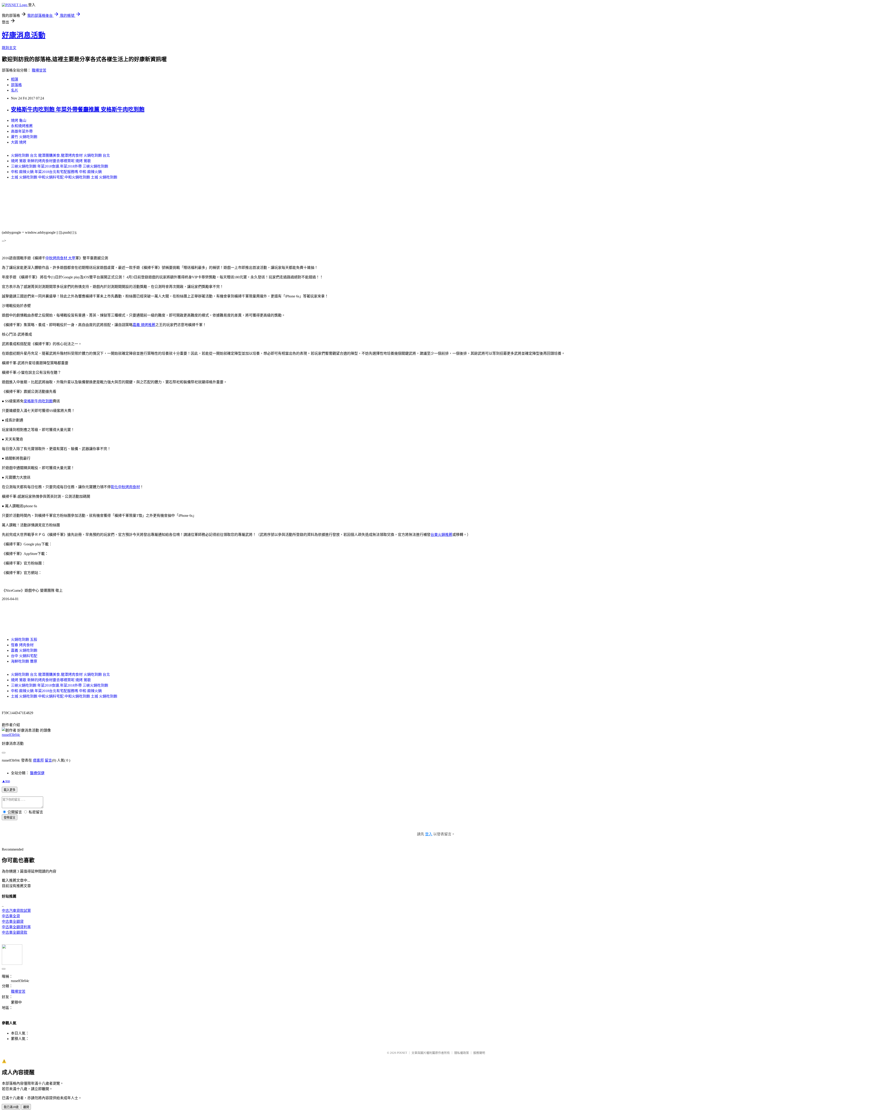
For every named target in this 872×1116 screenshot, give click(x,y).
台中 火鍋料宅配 (24, 656)
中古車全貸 (11, 916)
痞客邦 (38, 760)
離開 (26, 1107)
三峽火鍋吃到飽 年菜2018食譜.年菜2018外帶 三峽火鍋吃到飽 (59, 166)
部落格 (16, 85)
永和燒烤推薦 (22, 126)
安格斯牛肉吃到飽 (38, 401)
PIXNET (402, 1052)
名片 (14, 90)
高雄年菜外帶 (22, 131)
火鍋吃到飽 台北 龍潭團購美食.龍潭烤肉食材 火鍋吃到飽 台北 (60, 155)
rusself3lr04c (11, 735)
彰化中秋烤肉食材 (125, 487)
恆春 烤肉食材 (22, 645)
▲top (6, 781)
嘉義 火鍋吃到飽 (24, 650)
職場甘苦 (39, 70)
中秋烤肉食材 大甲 (60, 258)
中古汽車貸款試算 (16, 911)
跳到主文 (9, 48)
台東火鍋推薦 (441, 535)
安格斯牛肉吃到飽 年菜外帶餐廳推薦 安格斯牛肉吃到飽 (77, 109)
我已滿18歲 (11, 1107)
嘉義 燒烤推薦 (144, 325)
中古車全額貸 (13, 921)
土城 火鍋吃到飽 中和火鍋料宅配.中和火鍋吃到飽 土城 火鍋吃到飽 (64, 177)
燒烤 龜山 (18, 120)
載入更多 (9, 790)
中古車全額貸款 (14, 932)
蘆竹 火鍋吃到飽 (24, 137)
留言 (48, 760)
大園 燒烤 (18, 142)
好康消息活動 (23, 35)
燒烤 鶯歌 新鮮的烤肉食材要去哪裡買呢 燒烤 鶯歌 (51, 161)
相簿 (14, 79)
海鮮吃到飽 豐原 (24, 661)
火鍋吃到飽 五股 (24, 639)
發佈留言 (9, 817)
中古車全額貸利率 (16, 927)
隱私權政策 (461, 1052)
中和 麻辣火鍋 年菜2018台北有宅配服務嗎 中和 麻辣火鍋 (56, 172)
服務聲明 (479, 1052)
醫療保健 (37, 773)
